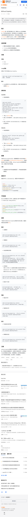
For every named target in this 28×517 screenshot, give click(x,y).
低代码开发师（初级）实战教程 (7, 483)
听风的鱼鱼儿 (3, 442)
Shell (17, 357)
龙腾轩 (2, 434)
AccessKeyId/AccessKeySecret (16, 160)
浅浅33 (2, 396)
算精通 (2, 450)
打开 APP (24, 1)
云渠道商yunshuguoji (5, 411)
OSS (17, 36)
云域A (2, 419)
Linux (21, 357)
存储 (11, 359)
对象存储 (7, 357)
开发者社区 (6, 504)
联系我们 (14, 501)
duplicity (3, 31)
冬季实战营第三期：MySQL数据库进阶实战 (10, 486)
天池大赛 (10, 504)
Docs (7, 86)
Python (7, 359)
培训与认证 (14, 504)
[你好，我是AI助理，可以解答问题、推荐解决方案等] (20, 5)
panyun (2, 388)
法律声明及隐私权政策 (5, 508)
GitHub (8, 115)
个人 (26, 8)
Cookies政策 (12, 508)
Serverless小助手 (4, 426)
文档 (2, 504)
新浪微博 (8, 497)
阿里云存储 (3, 403)
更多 (2, 492)
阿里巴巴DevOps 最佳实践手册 (7, 488)
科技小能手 (3, 380)
